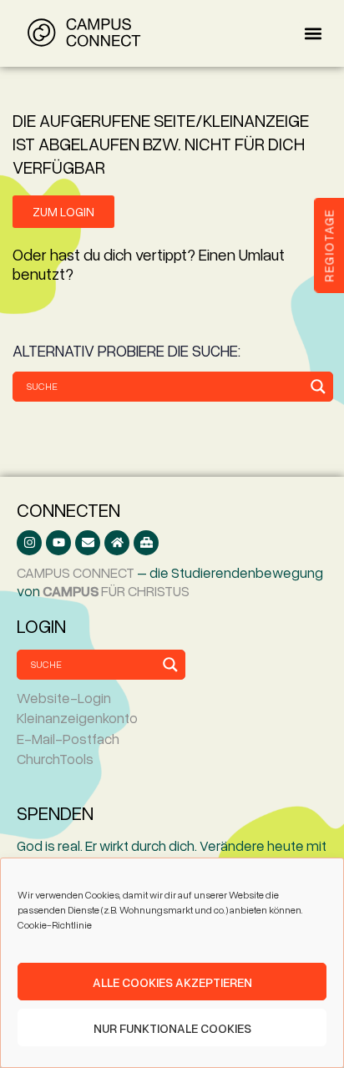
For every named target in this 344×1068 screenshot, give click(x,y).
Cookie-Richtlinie (55, 925)
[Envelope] (87, 542)
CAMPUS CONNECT (75, 572)
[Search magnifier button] (318, 386)
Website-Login (64, 697)
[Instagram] (29, 542)
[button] (312, 34)
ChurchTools (55, 758)
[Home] (116, 542)
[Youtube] (58, 542)
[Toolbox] (146, 542)
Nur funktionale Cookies (172, 1027)
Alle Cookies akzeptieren (172, 982)
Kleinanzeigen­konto (77, 717)
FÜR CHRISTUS (116, 591)
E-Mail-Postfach (68, 738)
